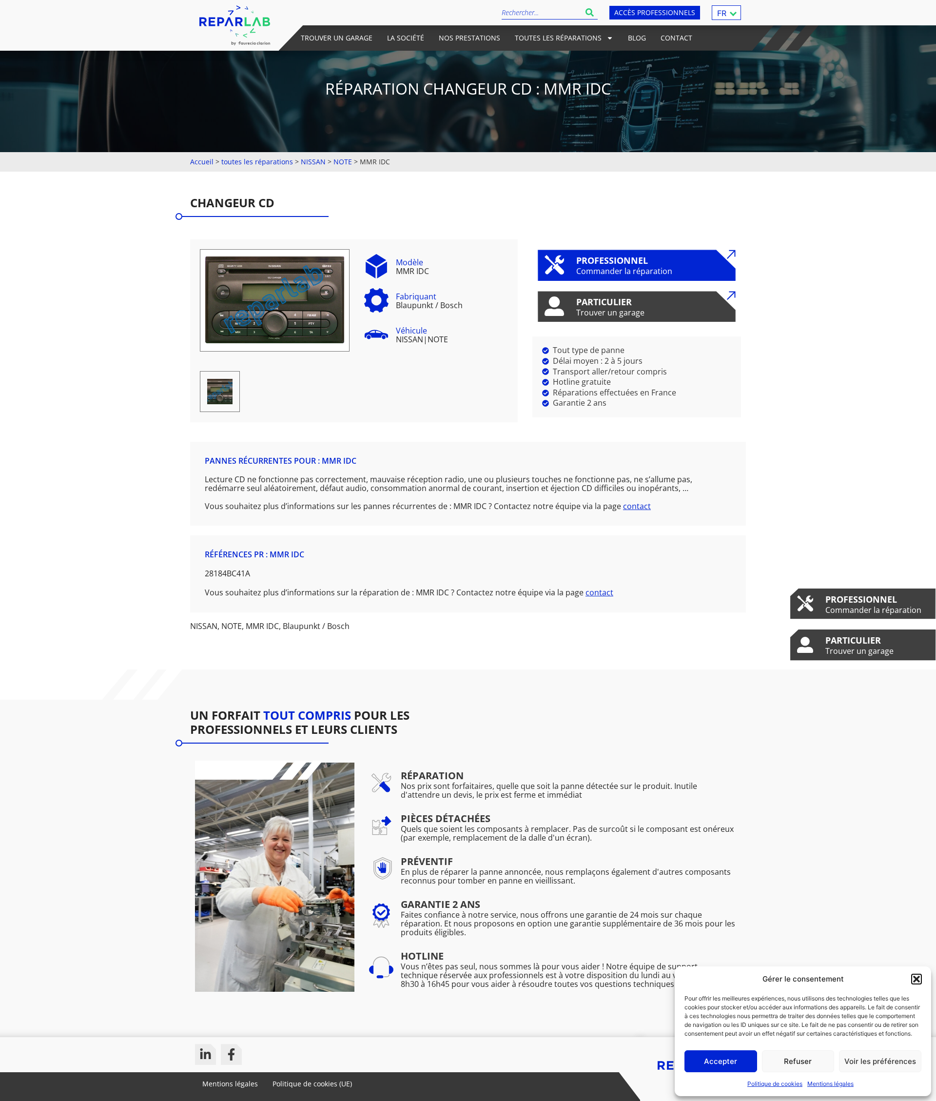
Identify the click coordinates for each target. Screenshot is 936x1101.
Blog (637, 37)
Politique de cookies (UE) (312, 1083)
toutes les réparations (257, 161)
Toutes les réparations (558, 37)
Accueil (202, 161)
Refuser (798, 1061)
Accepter (720, 1061)
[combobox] (542, 12)
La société (405, 37)
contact (637, 506)
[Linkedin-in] (205, 1054)
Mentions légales (830, 1083)
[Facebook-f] (231, 1054)
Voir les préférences (880, 1061)
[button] (916, 979)
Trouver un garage (336, 37)
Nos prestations (469, 37)
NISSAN (313, 161)
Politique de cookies (774, 1083)
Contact (676, 37)
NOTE (342, 161)
